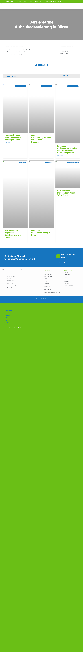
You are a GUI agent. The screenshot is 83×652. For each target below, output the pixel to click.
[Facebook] (78, 1)
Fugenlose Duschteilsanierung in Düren (40, 232)
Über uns (67, 6)
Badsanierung (36, 6)
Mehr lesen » (8, 142)
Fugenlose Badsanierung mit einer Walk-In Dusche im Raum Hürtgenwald (67, 149)
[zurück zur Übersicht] (5, 76)
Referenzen (60, 6)
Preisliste (66, 277)
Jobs (72, 6)
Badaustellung (67, 276)
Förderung (53, 6)
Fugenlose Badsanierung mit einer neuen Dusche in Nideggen (41, 138)
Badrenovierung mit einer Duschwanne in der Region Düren (14, 137)
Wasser (8, 315)
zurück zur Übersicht (11, 76)
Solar (7, 313)
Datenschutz (66, 283)
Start (29, 6)
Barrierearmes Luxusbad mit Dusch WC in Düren (66, 193)
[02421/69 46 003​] (58, 256)
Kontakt (78, 6)
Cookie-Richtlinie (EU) (68, 285)
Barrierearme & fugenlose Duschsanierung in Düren (13, 233)
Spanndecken (45, 6)
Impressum (66, 281)
